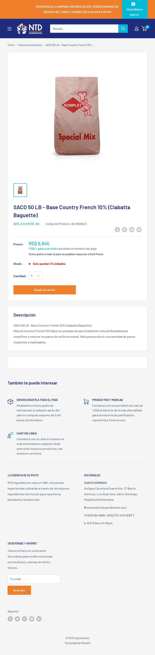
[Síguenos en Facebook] (10, 618)
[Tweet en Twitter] (131, 229)
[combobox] (84, 28)
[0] (144, 28)
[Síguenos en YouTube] (31, 618)
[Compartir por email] (139, 229)
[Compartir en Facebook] (117, 229)
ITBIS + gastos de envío (43, 248)
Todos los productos (30, 45)
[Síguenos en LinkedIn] (39, 618)
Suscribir (19, 590)
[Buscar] (123, 28)
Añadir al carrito (44, 290)
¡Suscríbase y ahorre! (134, 12)
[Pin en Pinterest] (124, 229)
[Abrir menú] (9, 28)
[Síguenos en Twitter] (17, 618)
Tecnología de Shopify (78, 643)
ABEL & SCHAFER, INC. (26, 223)
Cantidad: (19, 276)
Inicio (11, 45)
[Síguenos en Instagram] (24, 618)
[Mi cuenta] (137, 29)
